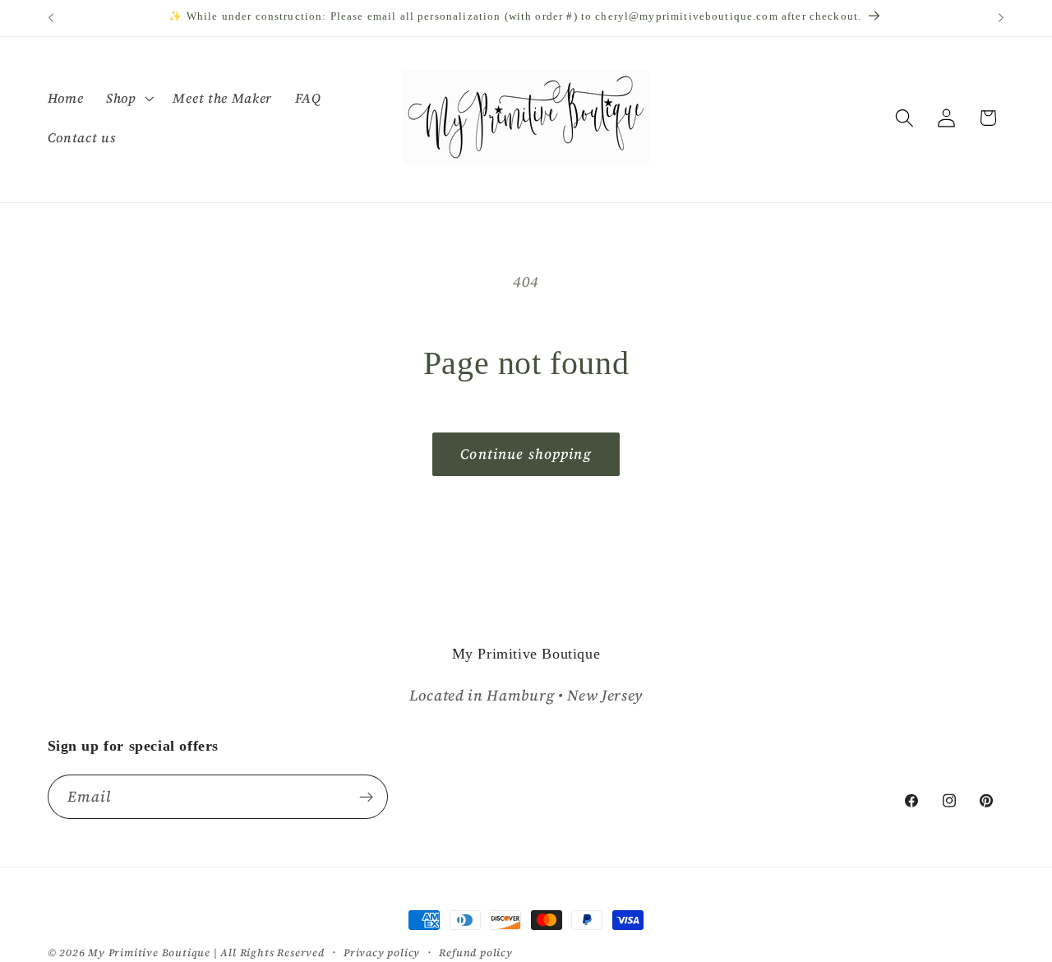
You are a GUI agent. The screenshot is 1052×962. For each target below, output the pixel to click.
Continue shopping (526, 454)
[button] (128, 98)
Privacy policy (382, 953)
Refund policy (475, 953)
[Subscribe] (366, 797)
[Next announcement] (1001, 18)
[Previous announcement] (51, 18)
